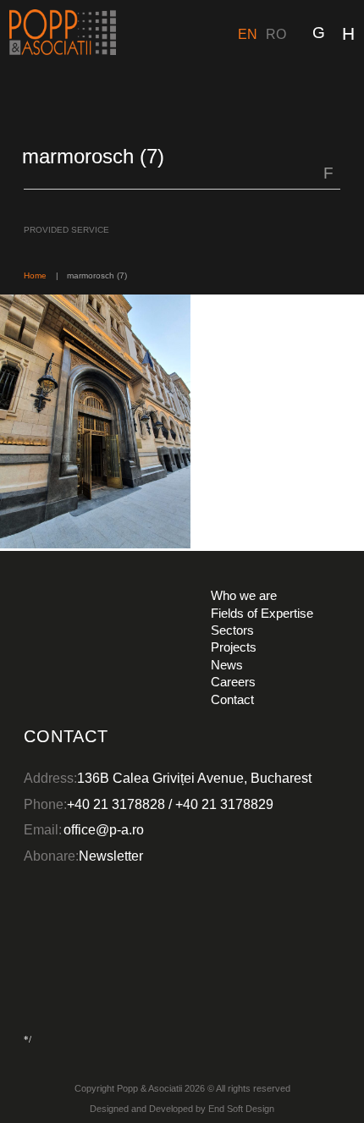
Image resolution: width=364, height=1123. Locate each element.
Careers (233, 681)
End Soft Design (241, 1109)
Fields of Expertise (262, 613)
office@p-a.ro (103, 829)
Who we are (244, 595)
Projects (233, 647)
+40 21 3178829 (224, 804)
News (227, 665)
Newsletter (111, 855)
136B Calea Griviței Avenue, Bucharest (194, 777)
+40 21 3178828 (116, 804)
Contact (232, 699)
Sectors (232, 630)
